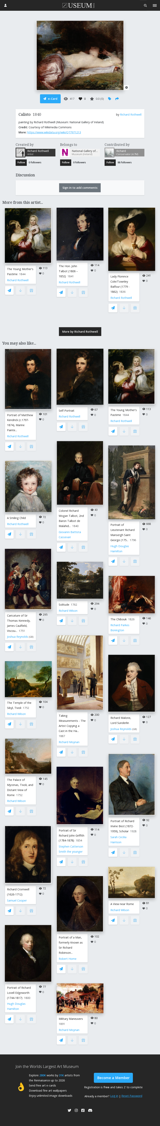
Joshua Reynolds (17, 636)
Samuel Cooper (17, 900)
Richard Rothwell (130, 114)
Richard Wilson (16, 714)
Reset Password (131, 1096)
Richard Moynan (69, 742)
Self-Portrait (66, 410)
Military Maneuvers (71, 1019)
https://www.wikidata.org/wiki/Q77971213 (54, 132)
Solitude (64, 604)
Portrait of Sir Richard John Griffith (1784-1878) (71, 835)
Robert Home (67, 959)
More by (80, 331)
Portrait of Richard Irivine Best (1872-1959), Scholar (122, 826)
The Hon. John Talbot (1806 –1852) (68, 271)
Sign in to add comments (79, 187)
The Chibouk (118, 619)
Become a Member (113, 1077)
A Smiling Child (16, 518)
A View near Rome (122, 904)
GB (31, 636)
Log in (114, 1096)
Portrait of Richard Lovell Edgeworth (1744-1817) (19, 993)
